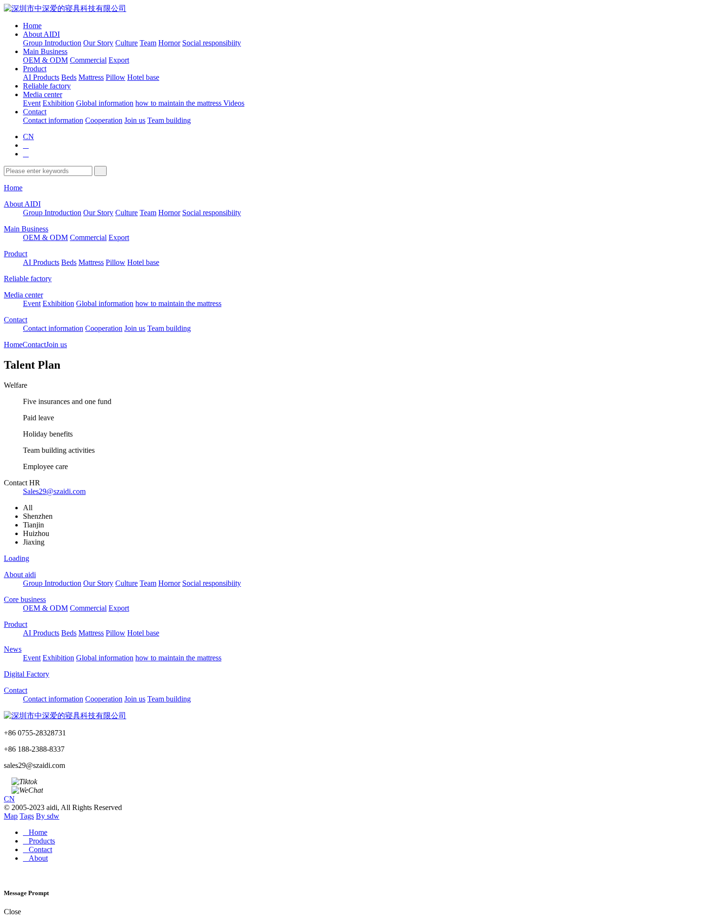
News (13, 649)
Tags (27, 816)
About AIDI (41, 34)
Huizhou (36, 533)
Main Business (45, 51)
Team (148, 43)
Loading (16, 558)
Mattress (91, 77)
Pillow (115, 77)
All (28, 508)
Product (34, 69)
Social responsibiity (211, 43)
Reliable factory (47, 86)
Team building (169, 120)
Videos (233, 103)
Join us (134, 120)
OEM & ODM (45, 60)
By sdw (47, 816)
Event (32, 103)
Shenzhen (38, 516)
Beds (69, 77)
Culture (126, 43)
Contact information (53, 120)
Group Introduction (52, 43)
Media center (42, 94)
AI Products (41, 77)
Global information (104, 103)
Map (11, 816)
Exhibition (58, 103)
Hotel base (143, 77)
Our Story (98, 43)
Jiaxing (33, 542)
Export (119, 60)
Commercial (88, 60)
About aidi (20, 574)
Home (32, 26)
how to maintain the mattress (179, 103)
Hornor (169, 43)
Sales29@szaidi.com (54, 491)
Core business (25, 599)
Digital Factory (26, 674)
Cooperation (103, 120)
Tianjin (33, 525)
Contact (34, 112)
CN (28, 136)
